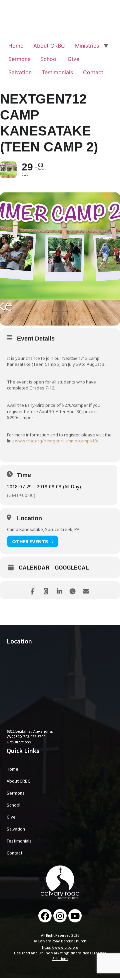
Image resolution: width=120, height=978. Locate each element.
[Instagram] (60, 915)
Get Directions (19, 741)
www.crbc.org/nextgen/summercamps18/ (56, 441)
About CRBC (49, 45)
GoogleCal (72, 568)
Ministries (87, 45)
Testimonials (57, 72)
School (49, 59)
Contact (93, 72)
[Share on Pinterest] (72, 590)
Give (73, 59)
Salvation (20, 72)
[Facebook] (45, 915)
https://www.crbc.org (60, 947)
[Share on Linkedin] (59, 590)
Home (15, 45)
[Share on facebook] (32, 590)
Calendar (34, 568)
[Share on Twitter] (46, 590)
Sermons (19, 59)
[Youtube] (75, 915)
